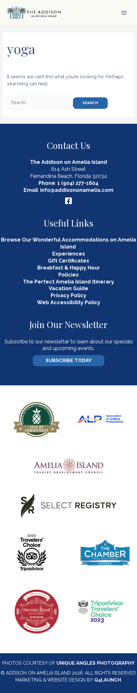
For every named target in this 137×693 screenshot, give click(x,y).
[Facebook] (68, 201)
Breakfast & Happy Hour (68, 268)
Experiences (68, 254)
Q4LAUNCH (107, 679)
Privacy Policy (68, 295)
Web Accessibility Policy (68, 302)
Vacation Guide (68, 288)
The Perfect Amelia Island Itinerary (68, 282)
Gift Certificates (68, 261)
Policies (68, 275)
